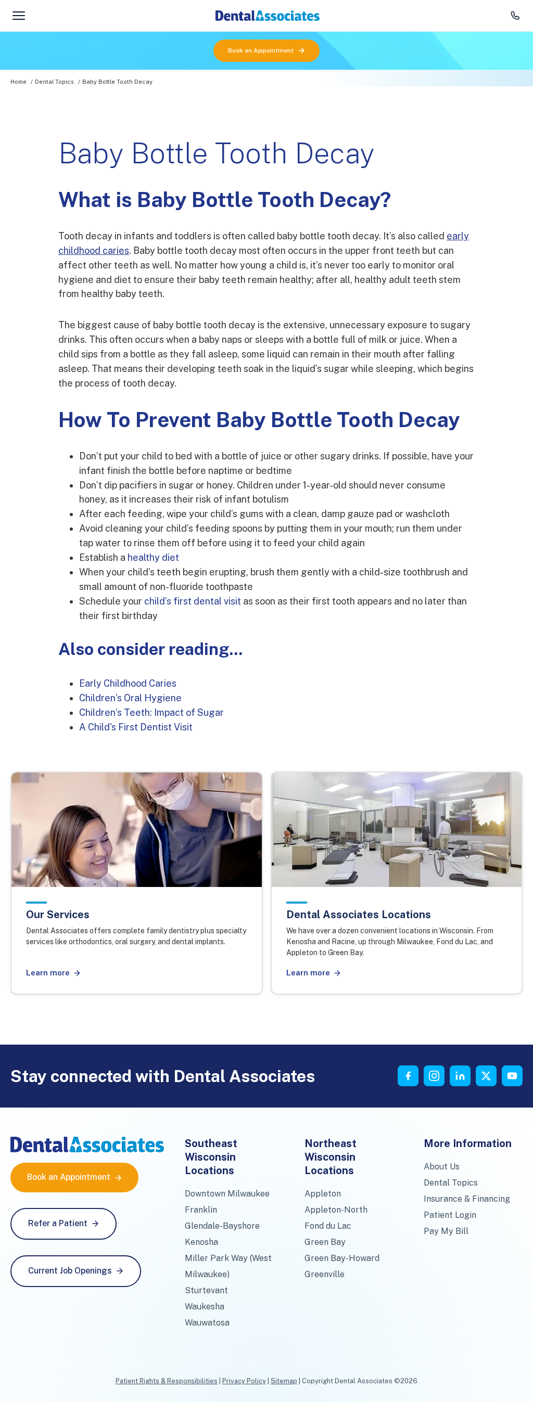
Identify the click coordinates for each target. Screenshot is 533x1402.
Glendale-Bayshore (222, 1226)
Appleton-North (335, 1210)
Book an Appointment (261, 50)
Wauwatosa (207, 1323)
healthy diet (153, 557)
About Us (442, 1167)
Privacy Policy (244, 1381)
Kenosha (201, 1242)
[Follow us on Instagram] (434, 1075)
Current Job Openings (70, 1271)
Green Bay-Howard (341, 1258)
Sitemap (284, 1381)
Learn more (48, 972)
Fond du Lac (327, 1226)
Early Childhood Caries (127, 683)
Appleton (322, 1194)
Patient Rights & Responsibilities (167, 1381)
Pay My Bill (446, 1231)
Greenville (324, 1274)
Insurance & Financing (467, 1199)
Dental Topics (54, 82)
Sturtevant (206, 1290)
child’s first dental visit (192, 601)
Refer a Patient (57, 1223)
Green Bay (325, 1242)
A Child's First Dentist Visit (136, 727)
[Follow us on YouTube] (512, 1075)
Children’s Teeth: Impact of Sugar (151, 712)
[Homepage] (267, 15)
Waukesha (204, 1306)
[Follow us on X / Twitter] (486, 1075)
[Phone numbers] (515, 15)
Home (18, 82)
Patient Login (450, 1215)
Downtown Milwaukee (227, 1194)
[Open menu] (18, 15)
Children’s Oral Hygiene (130, 697)
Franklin (201, 1210)
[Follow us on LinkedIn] (460, 1075)
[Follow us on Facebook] (408, 1075)
